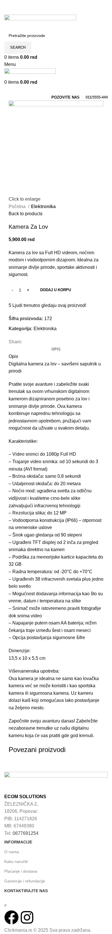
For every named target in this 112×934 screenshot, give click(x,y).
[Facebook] (11, 917)
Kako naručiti (16, 861)
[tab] (56, 349)
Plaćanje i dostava (20, 871)
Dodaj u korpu (55, 290)
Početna (18, 206)
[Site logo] (40, 21)
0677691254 (25, 833)
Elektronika (43, 206)
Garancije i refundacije (24, 881)
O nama (11, 851)
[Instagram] (27, 917)
